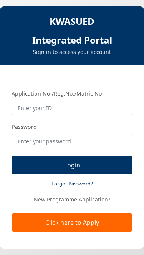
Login (72, 165)
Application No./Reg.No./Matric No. (58, 93)
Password (24, 126)
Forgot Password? (72, 183)
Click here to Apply (72, 222)
